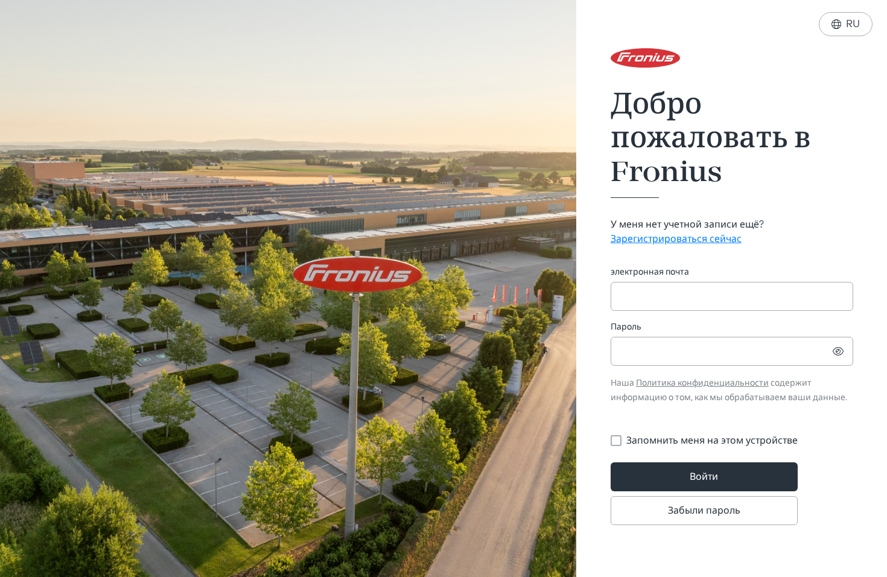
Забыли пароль (704, 510)
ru (845, 24)
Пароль (626, 327)
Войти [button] (704, 476)
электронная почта (650, 272)
